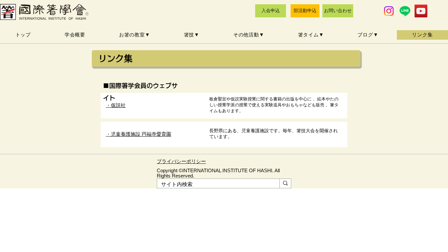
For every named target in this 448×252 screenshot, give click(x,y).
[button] (134, 35)
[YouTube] (421, 11)
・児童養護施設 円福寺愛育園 (138, 134)
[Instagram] (388, 11)
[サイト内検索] (285, 183)
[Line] (404, 11)
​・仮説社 (116, 105)
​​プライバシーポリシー (181, 161)
